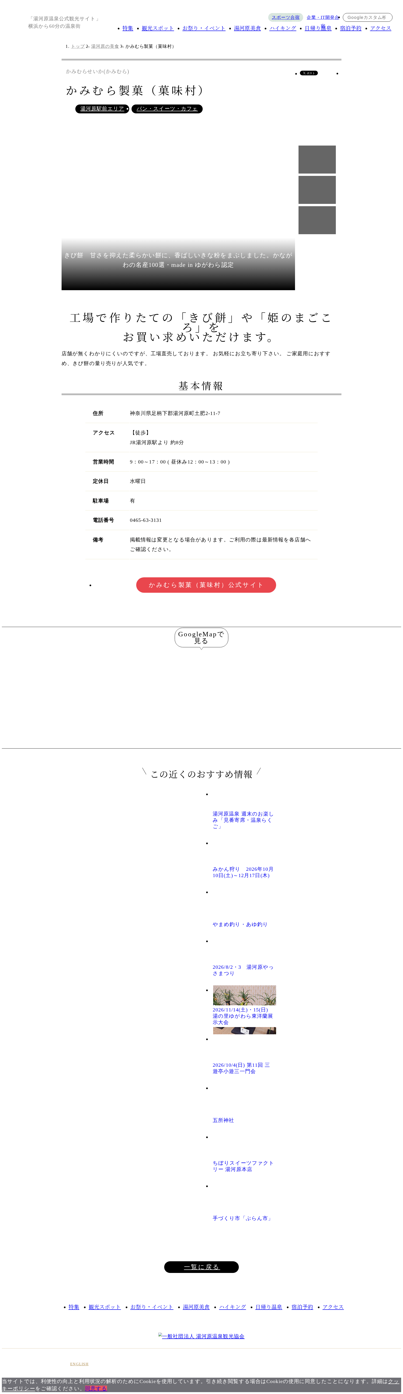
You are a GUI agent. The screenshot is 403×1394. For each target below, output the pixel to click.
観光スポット (158, 27)
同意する (96, 1388)
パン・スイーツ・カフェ (167, 109)
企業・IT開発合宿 (323, 18)
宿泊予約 (350, 27)
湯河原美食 (247, 27)
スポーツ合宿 (286, 17)
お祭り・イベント (204, 27)
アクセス (380, 27)
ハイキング (282, 27)
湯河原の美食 (105, 46)
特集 (127, 27)
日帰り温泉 (318, 27)
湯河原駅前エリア (102, 109)
